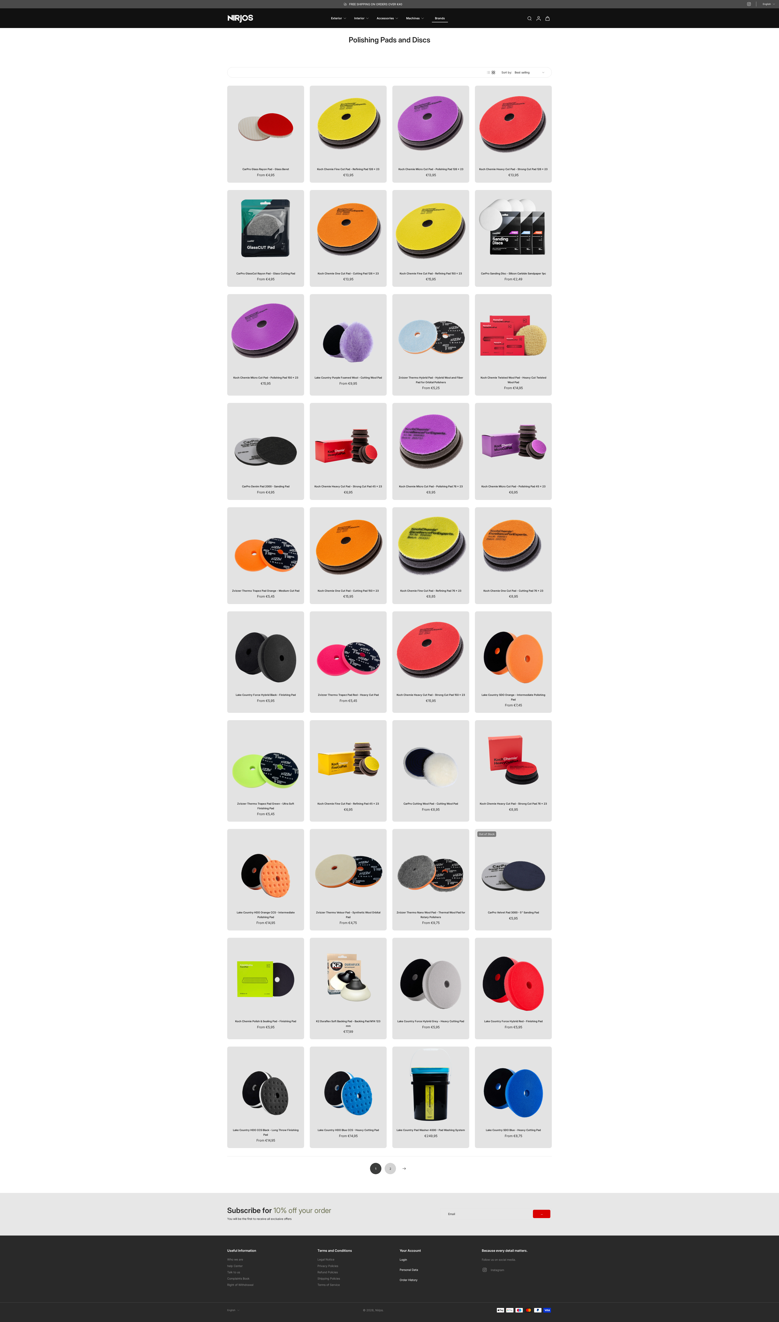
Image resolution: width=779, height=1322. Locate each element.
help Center (235, 1266)
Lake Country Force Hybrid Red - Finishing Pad (513, 1021)
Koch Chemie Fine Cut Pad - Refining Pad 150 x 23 (431, 273)
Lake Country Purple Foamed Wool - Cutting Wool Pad (348, 377)
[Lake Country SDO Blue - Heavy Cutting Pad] (513, 1085)
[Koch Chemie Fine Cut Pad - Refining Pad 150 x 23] (430, 228)
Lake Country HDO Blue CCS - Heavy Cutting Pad (348, 1130)
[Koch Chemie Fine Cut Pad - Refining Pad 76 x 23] (430, 545)
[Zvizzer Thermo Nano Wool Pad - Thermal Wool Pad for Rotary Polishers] (430, 867)
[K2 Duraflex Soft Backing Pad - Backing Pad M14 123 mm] (348, 976)
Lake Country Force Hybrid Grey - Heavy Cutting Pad (430, 1021)
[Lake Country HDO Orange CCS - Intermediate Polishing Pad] (265, 867)
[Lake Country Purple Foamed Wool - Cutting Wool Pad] (348, 332)
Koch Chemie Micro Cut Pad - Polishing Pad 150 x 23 (265, 377)
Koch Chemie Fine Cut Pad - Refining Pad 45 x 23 (348, 803)
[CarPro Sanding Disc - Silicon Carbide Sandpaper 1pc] (513, 228)
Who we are (235, 1259)
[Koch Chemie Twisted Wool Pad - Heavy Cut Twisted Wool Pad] (513, 332)
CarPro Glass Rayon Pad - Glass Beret (265, 169)
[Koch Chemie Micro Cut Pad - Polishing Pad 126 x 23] (430, 124)
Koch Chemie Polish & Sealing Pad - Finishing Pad (265, 1021)
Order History (408, 1280)
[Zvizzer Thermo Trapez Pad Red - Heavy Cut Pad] (348, 649)
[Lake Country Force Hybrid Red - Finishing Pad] (513, 976)
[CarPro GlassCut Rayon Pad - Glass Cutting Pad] (265, 228)
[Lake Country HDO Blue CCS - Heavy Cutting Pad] (348, 1085)
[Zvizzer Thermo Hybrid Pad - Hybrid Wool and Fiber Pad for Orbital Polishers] (430, 332)
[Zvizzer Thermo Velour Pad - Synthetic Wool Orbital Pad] (348, 867)
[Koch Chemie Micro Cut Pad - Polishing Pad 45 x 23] (513, 441)
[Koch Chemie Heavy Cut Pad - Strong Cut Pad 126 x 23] (513, 124)
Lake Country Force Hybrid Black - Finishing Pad (266, 694)
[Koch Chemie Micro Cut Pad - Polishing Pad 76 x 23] (430, 441)
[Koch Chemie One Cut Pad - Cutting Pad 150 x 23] (348, 545)
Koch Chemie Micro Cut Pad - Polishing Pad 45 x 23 (513, 486)
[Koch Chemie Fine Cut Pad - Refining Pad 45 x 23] (348, 758)
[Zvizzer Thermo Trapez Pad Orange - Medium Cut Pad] (265, 545)
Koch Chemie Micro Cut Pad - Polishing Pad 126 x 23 (430, 169)
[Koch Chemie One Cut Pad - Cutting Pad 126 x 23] (348, 228)
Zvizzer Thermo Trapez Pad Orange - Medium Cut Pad (265, 590)
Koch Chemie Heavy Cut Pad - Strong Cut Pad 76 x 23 (513, 803)
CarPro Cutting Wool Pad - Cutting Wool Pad (430, 803)
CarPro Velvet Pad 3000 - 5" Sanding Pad (513, 912)
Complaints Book (238, 1278)
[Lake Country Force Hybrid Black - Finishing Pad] (265, 649)
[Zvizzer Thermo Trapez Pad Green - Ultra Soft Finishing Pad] (265, 758)
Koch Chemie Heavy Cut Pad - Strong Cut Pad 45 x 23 (348, 486)
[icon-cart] (547, 18)
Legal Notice (325, 1259)
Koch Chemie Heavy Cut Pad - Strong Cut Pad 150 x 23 (431, 694)
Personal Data (409, 1269)
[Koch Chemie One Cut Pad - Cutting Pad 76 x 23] (513, 545)
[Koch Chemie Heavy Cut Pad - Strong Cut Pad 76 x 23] (513, 758)
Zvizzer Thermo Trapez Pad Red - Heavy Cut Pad (348, 694)
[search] (529, 18)
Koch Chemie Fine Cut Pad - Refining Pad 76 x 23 (430, 590)
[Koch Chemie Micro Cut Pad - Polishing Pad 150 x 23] (265, 332)
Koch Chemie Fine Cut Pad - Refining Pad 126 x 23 (348, 169)
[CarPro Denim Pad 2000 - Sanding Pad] (265, 441)
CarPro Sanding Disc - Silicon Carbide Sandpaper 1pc (513, 273)
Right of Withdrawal (240, 1284)
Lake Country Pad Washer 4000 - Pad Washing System (431, 1130)
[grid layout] (493, 72)
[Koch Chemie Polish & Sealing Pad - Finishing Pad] (265, 976)
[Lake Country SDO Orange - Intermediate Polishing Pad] (513, 649)
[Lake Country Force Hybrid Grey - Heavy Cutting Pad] (430, 976)
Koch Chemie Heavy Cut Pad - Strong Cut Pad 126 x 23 (513, 169)
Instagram (497, 1270)
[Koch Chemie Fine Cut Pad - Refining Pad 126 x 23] (348, 124)
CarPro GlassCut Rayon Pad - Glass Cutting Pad (265, 273)
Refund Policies (327, 1272)
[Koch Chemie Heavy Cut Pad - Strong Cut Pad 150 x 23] (430, 649)
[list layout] (488, 72)
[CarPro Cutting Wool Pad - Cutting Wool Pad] (430, 758)
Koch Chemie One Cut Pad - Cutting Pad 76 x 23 (513, 590)
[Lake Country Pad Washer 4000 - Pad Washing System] (430, 1085)
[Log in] (538, 18)
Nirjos (379, 1310)
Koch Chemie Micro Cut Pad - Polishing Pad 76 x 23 (431, 486)
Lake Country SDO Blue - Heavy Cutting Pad (513, 1130)
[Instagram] (749, 4)
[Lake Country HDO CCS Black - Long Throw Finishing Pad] (265, 1085)
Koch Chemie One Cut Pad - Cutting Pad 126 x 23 (348, 273)
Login (403, 1259)
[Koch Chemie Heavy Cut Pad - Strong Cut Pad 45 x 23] (348, 441)
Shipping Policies (328, 1278)
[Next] (404, 1168)
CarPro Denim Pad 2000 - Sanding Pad (265, 486)
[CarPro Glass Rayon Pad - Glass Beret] (265, 124)
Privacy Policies (327, 1266)
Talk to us (233, 1272)
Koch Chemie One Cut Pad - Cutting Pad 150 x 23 (348, 590)
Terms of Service (328, 1284)
